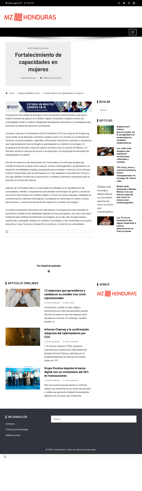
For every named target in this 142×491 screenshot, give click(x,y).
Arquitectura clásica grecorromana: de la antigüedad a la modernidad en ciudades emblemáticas (126, 134)
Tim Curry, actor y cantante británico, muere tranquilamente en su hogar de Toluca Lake (126, 174)
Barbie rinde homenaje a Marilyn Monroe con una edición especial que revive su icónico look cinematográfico (126, 194)
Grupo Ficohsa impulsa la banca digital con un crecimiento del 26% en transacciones (66, 372)
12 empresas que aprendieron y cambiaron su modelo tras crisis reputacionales (65, 294)
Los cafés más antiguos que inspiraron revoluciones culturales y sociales (124, 155)
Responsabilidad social (38, 48)
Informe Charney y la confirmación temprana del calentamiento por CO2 (66, 333)
